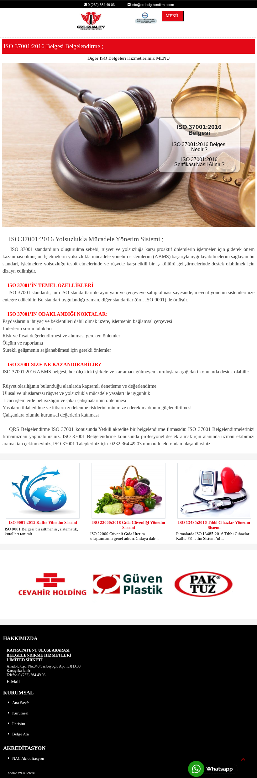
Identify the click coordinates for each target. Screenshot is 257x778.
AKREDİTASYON (24, 748)
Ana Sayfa (20, 702)
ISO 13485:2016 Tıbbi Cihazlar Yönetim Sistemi (214, 525)
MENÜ (170, 15)
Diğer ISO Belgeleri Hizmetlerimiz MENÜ (128, 58)
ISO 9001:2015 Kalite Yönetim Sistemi (43, 522)
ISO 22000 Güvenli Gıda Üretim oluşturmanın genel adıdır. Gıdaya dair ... (124, 536)
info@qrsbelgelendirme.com (152, 5)
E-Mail (13, 681)
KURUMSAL (18, 693)
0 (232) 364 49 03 (101, 5)
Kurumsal (20, 713)
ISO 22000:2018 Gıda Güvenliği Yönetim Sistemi (128, 525)
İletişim (18, 723)
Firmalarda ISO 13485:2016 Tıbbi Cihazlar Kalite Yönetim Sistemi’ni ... (212, 536)
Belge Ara (20, 734)
